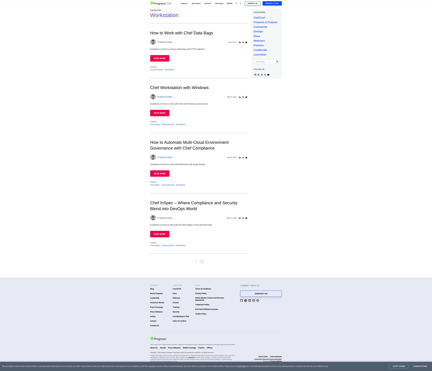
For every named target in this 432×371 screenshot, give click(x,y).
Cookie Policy (200, 314)
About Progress (156, 293)
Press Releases (156, 312)
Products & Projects (265, 22)
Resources (196, 3)
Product (184, 3)
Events (153, 316)
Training (176, 307)
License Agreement (276, 356)
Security (176, 312)
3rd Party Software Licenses (206, 309)
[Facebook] (257, 301)
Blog (152, 289)
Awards (163, 348)
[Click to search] (277, 62)
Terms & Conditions (203, 289)
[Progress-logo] (158, 339)
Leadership (154, 298)
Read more (160, 58)
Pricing (230, 3)
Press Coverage (156, 307)
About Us (154, 348)
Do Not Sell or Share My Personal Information (268, 359)
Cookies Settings (420, 366)
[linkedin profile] (258, 74)
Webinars (259, 40)
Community (260, 26)
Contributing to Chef (181, 316)
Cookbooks (260, 50)
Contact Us (252, 3)
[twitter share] (246, 42)
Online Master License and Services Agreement (209, 299)
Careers (153, 321)
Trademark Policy (202, 305)
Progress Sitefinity (276, 361)
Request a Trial (272, 3)
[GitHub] (242, 301)
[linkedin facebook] (243, 42)
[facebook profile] (261, 74)
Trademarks (191, 357)
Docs (175, 293)
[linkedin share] (240, 42)
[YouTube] (254, 301)
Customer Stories (157, 302)
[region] (216, 366)
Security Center (263, 356)
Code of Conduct (179, 321)
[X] (246, 301)
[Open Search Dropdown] (236, 3)
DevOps (258, 31)
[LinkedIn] (250, 301)
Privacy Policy (201, 293)
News (257, 36)
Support (207, 3)
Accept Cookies (399, 366)
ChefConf (259, 17)
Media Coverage (189, 348)
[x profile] (265, 74)
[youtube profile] (268, 74)
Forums (176, 302)
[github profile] (255, 74)
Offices (210, 348)
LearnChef (260, 54)
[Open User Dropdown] (240, 3)
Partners (219, 3)
